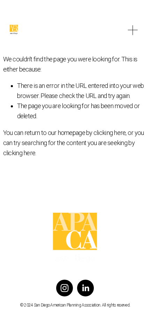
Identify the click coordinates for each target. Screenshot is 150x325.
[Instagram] (64, 288)
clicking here (109, 132)
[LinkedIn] (85, 288)
